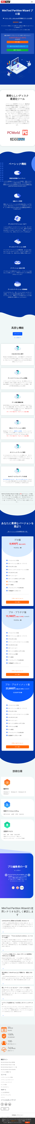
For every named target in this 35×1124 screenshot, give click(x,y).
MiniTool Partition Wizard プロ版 (8, 1064)
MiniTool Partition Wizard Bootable (8, 1069)
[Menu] (32, 2)
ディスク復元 (4, 1084)
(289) (20, 22)
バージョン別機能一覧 (6, 1072)
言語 (4, 1108)
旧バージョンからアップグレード (17, 46)
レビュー (3, 1097)
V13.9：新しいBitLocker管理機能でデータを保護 (18, 18)
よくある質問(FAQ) (5, 1092)
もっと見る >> (17, 337)
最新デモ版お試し (17, 50)
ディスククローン (5, 1087)
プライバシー (20, 1115)
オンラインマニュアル (6, 1095)
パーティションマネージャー (7, 1079)
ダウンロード (17, 333)
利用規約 (14, 1115)
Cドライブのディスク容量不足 (19, 207)
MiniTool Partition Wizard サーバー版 (9, 1067)
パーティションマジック (6, 1082)
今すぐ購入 (17, 42)
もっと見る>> (17, 870)
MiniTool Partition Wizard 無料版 (8, 1062)
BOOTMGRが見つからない (9, 479)
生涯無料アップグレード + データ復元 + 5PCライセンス (18, 35)
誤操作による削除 (18, 431)
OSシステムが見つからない (22, 479)
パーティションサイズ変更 (7, 1077)
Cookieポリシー (14, 1120)
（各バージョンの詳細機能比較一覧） (17, 531)
